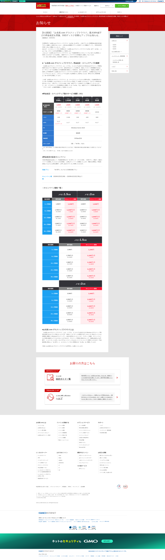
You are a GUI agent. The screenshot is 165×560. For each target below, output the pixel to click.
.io (59, 467)
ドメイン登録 (61, 425)
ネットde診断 (82, 425)
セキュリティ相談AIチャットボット (93, 519)
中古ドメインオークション (85, 455)
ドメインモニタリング (84, 445)
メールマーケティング (43, 460)
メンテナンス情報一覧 (118, 60)
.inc (59, 470)
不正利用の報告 (103, 432)
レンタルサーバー (42, 455)
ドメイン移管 (61, 427)
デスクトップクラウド (43, 465)
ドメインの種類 (62, 437)
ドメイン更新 (61, 430)
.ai (59, 465)
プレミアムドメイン (83, 462)
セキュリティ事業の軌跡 (104, 521)
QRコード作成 (103, 457)
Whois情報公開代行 (83, 427)
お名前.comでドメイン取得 (44, 435)
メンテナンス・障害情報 (118, 56)
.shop (59, 455)
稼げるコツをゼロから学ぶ (106, 455)
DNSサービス (82, 442)
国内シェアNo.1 (69, 5)
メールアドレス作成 (104, 460)
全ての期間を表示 (116, 51)
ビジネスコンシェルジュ (105, 462)
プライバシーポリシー (55, 486)
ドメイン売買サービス (84, 432)
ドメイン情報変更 (62, 432)
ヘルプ (113, 66)
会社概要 (83, 486)
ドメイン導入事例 (42, 430)
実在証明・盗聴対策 (42, 521)
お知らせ (55, 16)
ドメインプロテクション (84, 430)
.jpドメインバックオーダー (85, 457)
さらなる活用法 (103, 470)
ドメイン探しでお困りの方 (106, 472)
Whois (69, 486)
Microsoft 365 (82, 447)
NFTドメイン (82, 468)
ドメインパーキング (83, 435)
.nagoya (60, 460)
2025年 (114, 46)
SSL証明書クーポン (42, 467)
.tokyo (59, 457)
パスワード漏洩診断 (70, 519)
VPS (39, 457)
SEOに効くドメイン (104, 465)
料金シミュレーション (63, 440)
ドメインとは (41, 425)
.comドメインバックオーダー (86, 460)
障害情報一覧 (116, 62)
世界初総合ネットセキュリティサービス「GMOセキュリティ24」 (51, 519)
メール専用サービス (42, 462)
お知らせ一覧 (62, 16)
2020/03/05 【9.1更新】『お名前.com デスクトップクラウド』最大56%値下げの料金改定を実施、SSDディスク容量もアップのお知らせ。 (97, 17)
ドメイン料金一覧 (62, 435)
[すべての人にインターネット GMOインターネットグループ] (153, 1)
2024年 (114, 48)
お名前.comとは (41, 427)
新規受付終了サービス (43, 478)
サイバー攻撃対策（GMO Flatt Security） (82, 521)
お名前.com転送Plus (84, 437)
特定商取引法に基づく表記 (42, 486)
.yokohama (61, 462)
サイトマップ (76, 486)
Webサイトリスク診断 (79, 519)
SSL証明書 (81, 440)
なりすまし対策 (95, 521)
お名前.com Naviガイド (105, 427)
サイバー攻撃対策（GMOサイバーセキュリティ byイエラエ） (60, 521)
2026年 (114, 44)
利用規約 (64, 486)
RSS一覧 (114, 71)
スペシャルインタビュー (43, 432)
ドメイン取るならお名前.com (43, 16)
